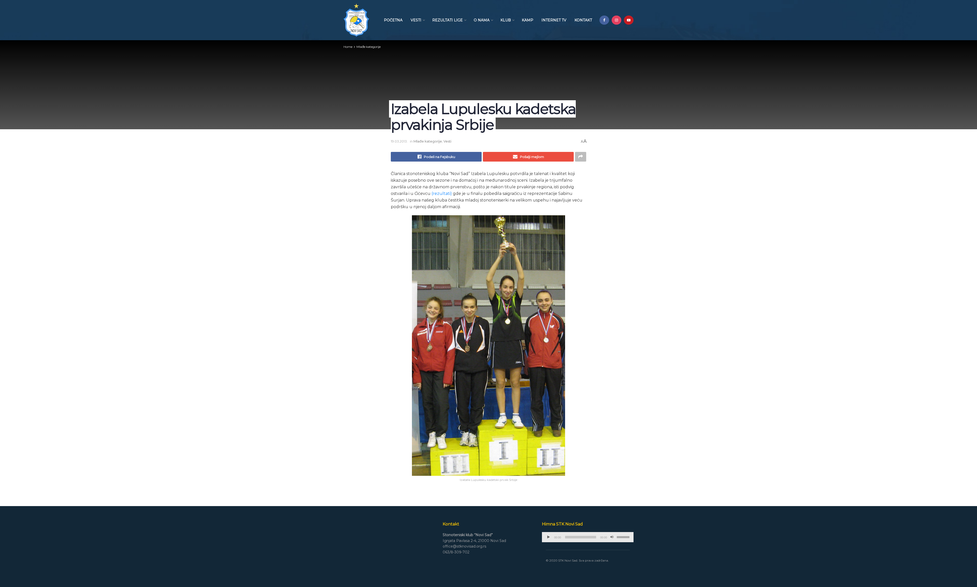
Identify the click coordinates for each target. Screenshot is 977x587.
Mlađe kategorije (368, 47)
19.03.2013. (399, 141)
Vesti (416, 20)
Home (347, 47)
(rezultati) (442, 193)
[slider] (624, 536)
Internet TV (553, 20)
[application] (588, 537)
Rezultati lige (447, 20)
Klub (505, 20)
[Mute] (611, 537)
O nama (482, 20)
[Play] (548, 537)
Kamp (527, 20)
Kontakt (583, 20)
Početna (393, 20)
